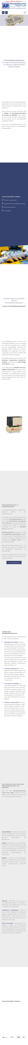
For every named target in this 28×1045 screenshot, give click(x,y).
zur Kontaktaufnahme (14, 562)
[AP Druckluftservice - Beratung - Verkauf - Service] (14, 5)
